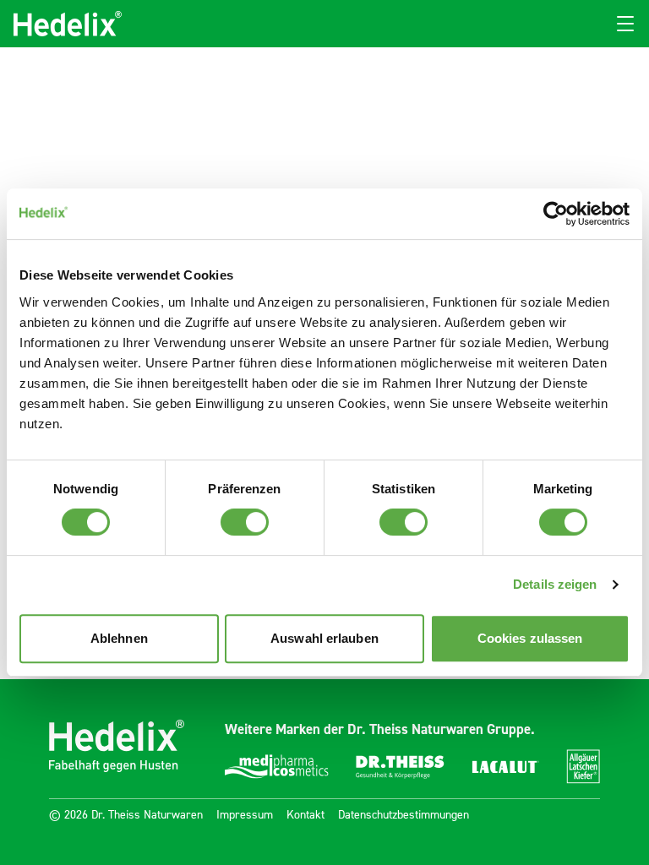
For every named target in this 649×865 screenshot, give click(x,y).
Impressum (244, 815)
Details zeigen (555, 584)
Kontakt (305, 815)
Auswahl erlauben (324, 638)
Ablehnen (119, 638)
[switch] (245, 522)
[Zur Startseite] (68, 23)
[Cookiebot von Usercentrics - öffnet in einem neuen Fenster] (556, 213)
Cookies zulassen (530, 638)
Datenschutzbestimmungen (403, 815)
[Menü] (625, 23)
